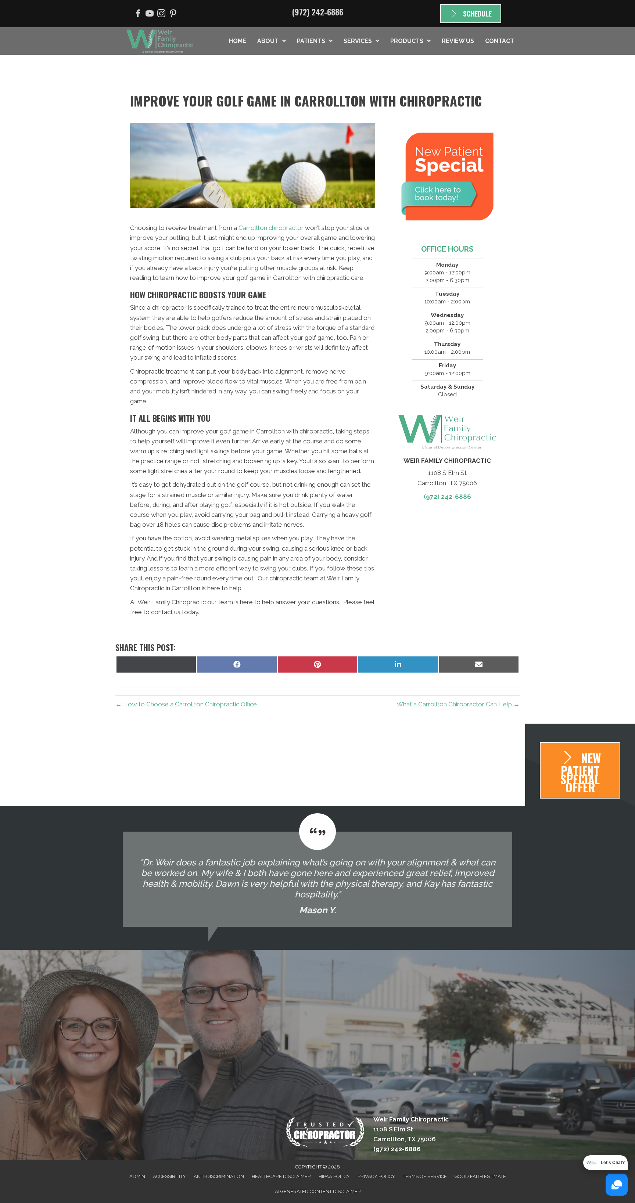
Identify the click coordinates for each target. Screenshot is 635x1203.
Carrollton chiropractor (271, 227)
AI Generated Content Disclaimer (318, 1191)
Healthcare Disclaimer (281, 1176)
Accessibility (169, 1176)
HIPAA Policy (334, 1176)
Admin (137, 1176)
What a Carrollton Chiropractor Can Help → (458, 704)
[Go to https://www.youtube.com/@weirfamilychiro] (150, 14)
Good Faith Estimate (480, 1176)
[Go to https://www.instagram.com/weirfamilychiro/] (161, 14)
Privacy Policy (376, 1176)
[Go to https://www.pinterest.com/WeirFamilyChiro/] (173, 14)
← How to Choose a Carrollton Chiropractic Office (186, 704)
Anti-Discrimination (219, 1176)
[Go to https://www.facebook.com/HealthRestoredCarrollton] (138, 14)
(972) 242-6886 (317, 12)
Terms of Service (425, 1176)
